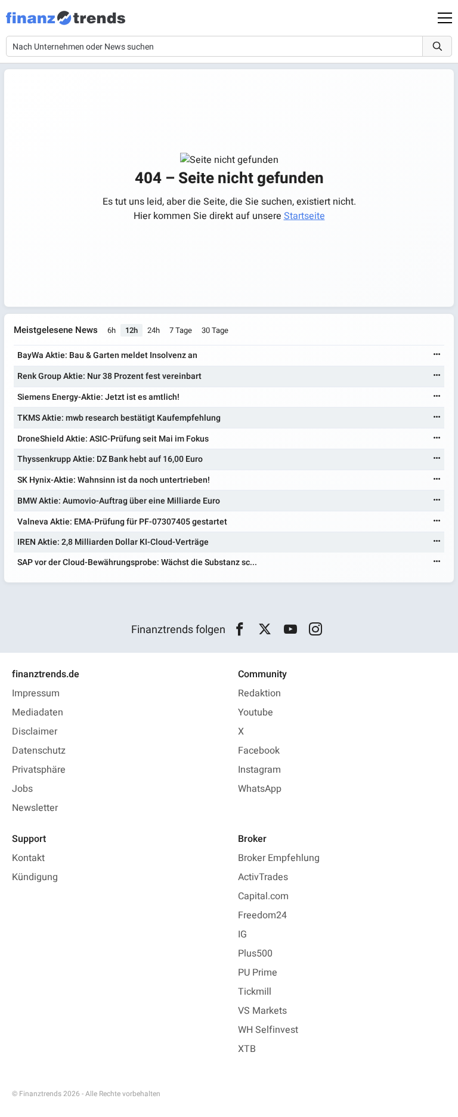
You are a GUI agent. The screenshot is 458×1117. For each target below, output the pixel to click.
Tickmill (254, 992)
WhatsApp (259, 789)
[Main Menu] (445, 18)
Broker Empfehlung (279, 858)
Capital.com (263, 896)
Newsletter (35, 808)
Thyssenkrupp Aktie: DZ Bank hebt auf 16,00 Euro (110, 459)
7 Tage (180, 330)
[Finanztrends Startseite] (65, 24)
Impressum (36, 693)
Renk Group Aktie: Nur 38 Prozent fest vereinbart (109, 376)
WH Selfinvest (268, 1030)
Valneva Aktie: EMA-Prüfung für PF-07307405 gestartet (122, 522)
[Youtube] (290, 629)
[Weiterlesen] (437, 355)
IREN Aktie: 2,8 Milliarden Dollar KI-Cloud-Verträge (113, 542)
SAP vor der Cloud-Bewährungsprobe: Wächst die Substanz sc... (137, 562)
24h (153, 330)
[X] (265, 629)
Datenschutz (39, 750)
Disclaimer (34, 731)
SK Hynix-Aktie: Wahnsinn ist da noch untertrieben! (113, 480)
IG (242, 934)
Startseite (304, 216)
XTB (247, 1049)
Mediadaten (37, 712)
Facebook (259, 750)
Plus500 (255, 953)
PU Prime (257, 972)
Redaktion (259, 693)
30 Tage (215, 330)
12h (131, 330)
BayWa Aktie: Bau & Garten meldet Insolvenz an (107, 355)
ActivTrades (263, 877)
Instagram (259, 770)
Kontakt (28, 858)
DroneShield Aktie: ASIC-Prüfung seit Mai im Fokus (113, 439)
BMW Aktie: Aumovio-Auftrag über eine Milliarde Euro (118, 501)
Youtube (255, 712)
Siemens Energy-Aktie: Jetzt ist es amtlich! (98, 397)
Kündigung (35, 877)
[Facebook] (239, 629)
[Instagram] (315, 629)
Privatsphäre (39, 770)
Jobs (22, 789)
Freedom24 (262, 915)
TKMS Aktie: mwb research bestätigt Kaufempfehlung (119, 418)
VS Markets (262, 1011)
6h (111, 330)
